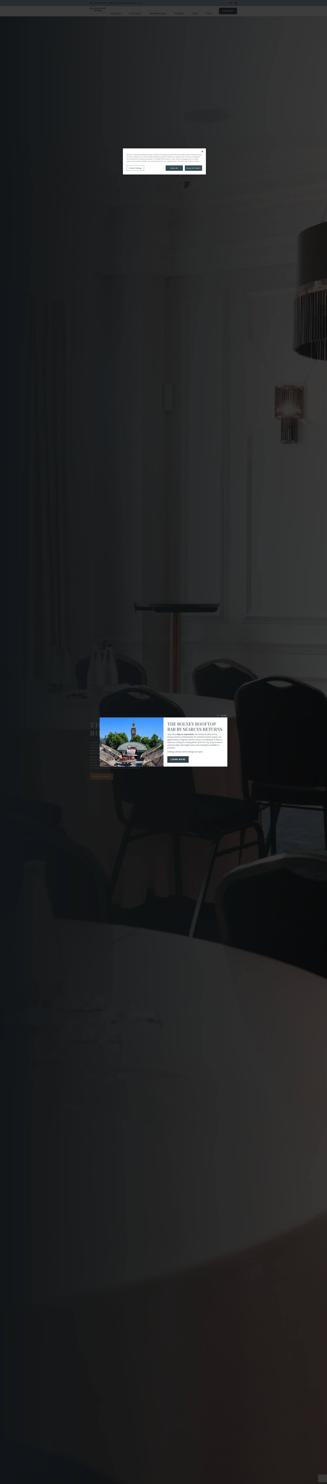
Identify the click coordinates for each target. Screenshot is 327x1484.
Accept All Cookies (193, 168)
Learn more (178, 759)
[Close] (202, 151)
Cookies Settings (135, 168)
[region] (164, 161)
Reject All (174, 168)
